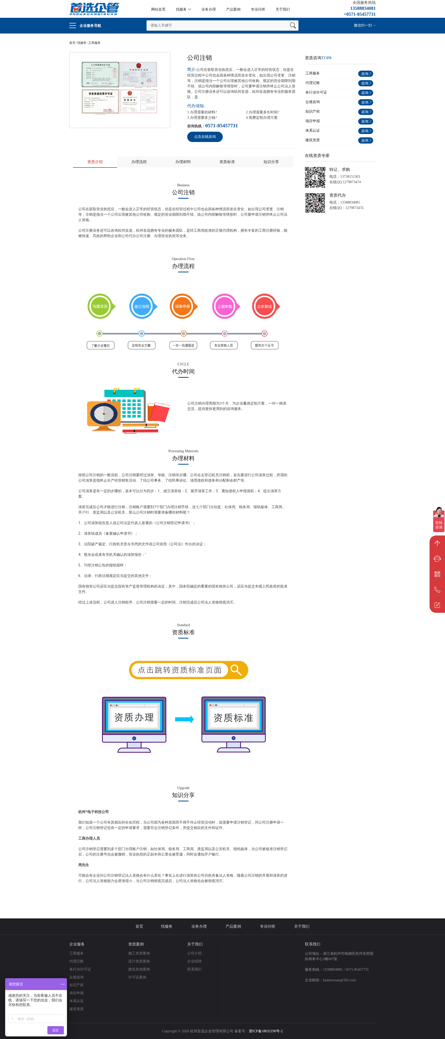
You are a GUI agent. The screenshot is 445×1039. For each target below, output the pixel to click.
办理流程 (139, 162)
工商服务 (94, 43)
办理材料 (183, 162)
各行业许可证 (316, 92)
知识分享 (271, 162)
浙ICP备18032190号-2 (266, 1031)
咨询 (365, 74)
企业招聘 (195, 961)
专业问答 (258, 9)
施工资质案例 (139, 953)
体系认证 (312, 130)
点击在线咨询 (205, 137)
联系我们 (195, 969)
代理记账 (312, 83)
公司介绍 (195, 953)
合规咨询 (312, 102)
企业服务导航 (90, 26)
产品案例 (233, 9)
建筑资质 (312, 140)
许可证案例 (137, 977)
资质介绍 (95, 162)
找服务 (181, 9)
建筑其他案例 (139, 969)
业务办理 (208, 9)
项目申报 (312, 121)
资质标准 (227, 162)
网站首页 (158, 9)
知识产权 (312, 111)
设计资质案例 (139, 961)
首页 (72, 43)
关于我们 (283, 9)
